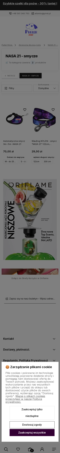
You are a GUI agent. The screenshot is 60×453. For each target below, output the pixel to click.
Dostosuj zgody (32, 424)
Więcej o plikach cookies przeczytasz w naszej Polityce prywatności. (25, 399)
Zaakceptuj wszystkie (32, 432)
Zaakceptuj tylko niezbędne (32, 413)
